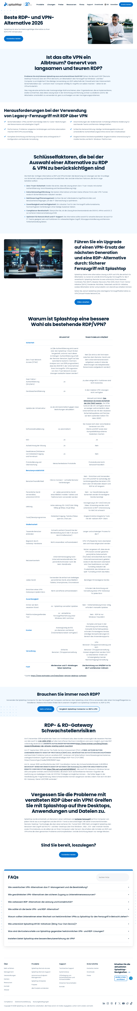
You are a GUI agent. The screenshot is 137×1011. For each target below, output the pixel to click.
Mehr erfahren (46, 709)
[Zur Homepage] (13, 4)
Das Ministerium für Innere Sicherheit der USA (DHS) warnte (97, 400)
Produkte (40, 4)
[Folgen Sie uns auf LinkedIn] (104, 1003)
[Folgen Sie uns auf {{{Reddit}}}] (127, 1003)
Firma (81, 4)
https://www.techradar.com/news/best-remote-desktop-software (58, 676)
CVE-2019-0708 (44, 741)
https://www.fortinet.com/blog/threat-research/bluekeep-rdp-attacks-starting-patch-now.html (66, 744)
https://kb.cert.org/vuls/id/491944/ (61, 769)
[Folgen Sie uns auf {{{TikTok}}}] (131, 1003)
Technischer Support (66, 968)
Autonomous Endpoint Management (39, 976)
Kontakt (6, 986)
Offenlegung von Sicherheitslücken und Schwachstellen (67, 977)
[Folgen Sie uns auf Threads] (111, 1003)
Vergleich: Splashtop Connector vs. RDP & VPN (78, 709)
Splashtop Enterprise (39, 981)
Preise (60, 4)
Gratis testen (126, 5)
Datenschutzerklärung (23, 1002)
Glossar (6, 990)
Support (90, 5)
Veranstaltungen (10, 975)
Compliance (8, 1002)
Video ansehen (83, 302)
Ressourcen (71, 4)
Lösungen (51, 4)
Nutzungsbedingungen (41, 1002)
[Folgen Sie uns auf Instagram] (108, 1003)
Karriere (6, 979)
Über (6, 964)
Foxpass (34, 985)
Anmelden (114, 5)
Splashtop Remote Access (41, 968)
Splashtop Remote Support (41, 972)
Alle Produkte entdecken (40, 988)
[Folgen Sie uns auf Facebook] (115, 1003)
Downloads (99, 5)
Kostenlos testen (14, 38)
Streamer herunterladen (67, 983)
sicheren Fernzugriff (83, 819)
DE (108, 5)
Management (9, 972)
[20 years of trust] (27, 4)
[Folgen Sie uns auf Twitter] (119, 1003)
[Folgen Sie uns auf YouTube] (123, 1003)
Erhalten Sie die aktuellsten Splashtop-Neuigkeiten (122, 968)
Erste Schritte (92, 964)
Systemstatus (64, 972)
